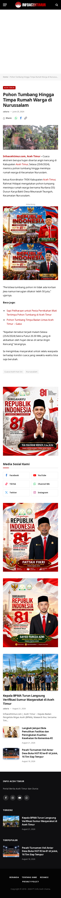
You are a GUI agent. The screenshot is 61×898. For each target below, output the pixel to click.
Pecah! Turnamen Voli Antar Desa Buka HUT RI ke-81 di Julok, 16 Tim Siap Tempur (40, 753)
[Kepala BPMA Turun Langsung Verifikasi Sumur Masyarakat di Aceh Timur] (30, 672)
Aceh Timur (9, 88)
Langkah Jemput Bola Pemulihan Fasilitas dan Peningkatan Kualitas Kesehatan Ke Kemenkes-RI (37, 733)
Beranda (14, 877)
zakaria (6, 111)
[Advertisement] (30, 41)
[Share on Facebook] (21, 118)
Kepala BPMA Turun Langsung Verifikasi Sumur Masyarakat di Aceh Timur (28, 700)
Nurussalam (31, 371)
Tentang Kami (29, 877)
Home (5, 77)
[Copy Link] (25, 118)
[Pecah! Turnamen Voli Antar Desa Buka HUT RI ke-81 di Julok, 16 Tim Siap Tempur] (11, 753)
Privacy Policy (30, 881)
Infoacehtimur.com (14, 156)
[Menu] (5, 4)
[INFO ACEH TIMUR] (30, 5)
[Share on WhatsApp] (16, 118)
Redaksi (44, 877)
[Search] (56, 4)
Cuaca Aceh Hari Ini (13, 371)
